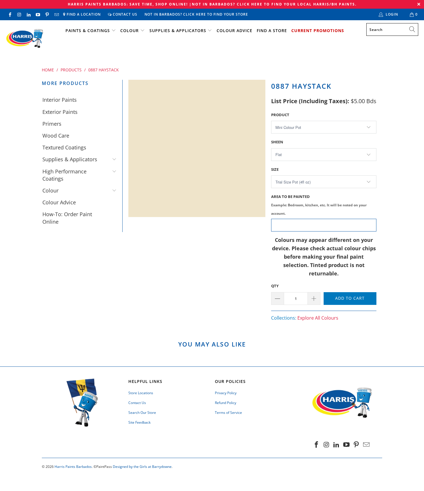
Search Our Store (142, 412)
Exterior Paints (60, 111)
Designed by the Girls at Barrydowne (142, 466)
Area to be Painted (319, 205)
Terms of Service (228, 412)
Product (280, 114)
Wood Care (55, 135)
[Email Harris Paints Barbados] (56, 14)
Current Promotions (317, 30)
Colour (129, 30)
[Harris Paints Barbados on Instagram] (18, 14)
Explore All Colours (317, 318)
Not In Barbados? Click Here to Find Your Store (196, 14)
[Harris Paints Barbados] (24, 39)
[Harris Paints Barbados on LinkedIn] (28, 14)
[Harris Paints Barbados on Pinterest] (46, 14)
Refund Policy (225, 402)
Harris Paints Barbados (73, 466)
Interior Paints (59, 99)
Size (275, 169)
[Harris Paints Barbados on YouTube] (37, 14)
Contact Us (124, 14)
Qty (275, 285)
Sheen (277, 141)
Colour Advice (234, 30)
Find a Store (272, 30)
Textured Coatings (64, 147)
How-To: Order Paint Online (67, 218)
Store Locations (140, 392)
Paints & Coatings (87, 30)
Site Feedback (139, 422)
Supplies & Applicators (177, 30)
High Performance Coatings (64, 175)
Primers (51, 123)
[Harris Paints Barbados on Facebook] (9, 14)
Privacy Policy (226, 392)
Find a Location (83, 14)
